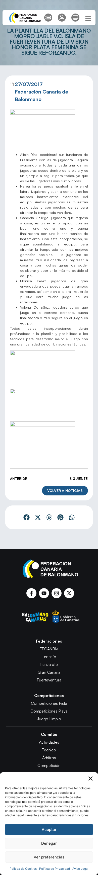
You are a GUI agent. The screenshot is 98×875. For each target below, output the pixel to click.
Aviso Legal (80, 868)
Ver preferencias (49, 857)
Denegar (49, 843)
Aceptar (49, 829)
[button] (90, 778)
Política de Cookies (23, 868)
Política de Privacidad (54, 868)
